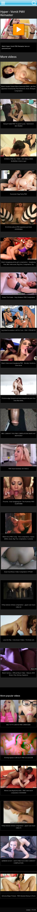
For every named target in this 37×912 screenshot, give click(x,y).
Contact (28, 910)
